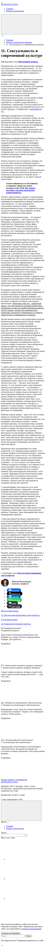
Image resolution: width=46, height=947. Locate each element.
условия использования (31, 929)
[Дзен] (25, 898)
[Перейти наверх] (21, 811)
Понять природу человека (12, 780)
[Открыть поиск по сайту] (21, 24)
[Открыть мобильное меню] (2, 2)
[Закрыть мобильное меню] (8, 822)
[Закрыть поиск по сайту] (2, 945)
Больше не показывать (11, 933)
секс (25, 780)
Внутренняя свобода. (28, 62)
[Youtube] (25, 859)
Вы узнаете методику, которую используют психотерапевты (20, 190)
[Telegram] (25, 879)
